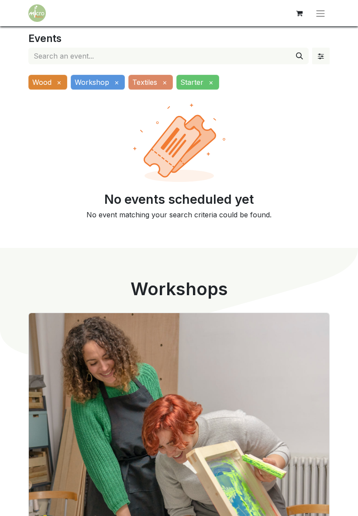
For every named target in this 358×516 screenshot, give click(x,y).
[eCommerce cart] (299, 13)
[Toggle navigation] (320, 13)
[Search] (299, 56)
